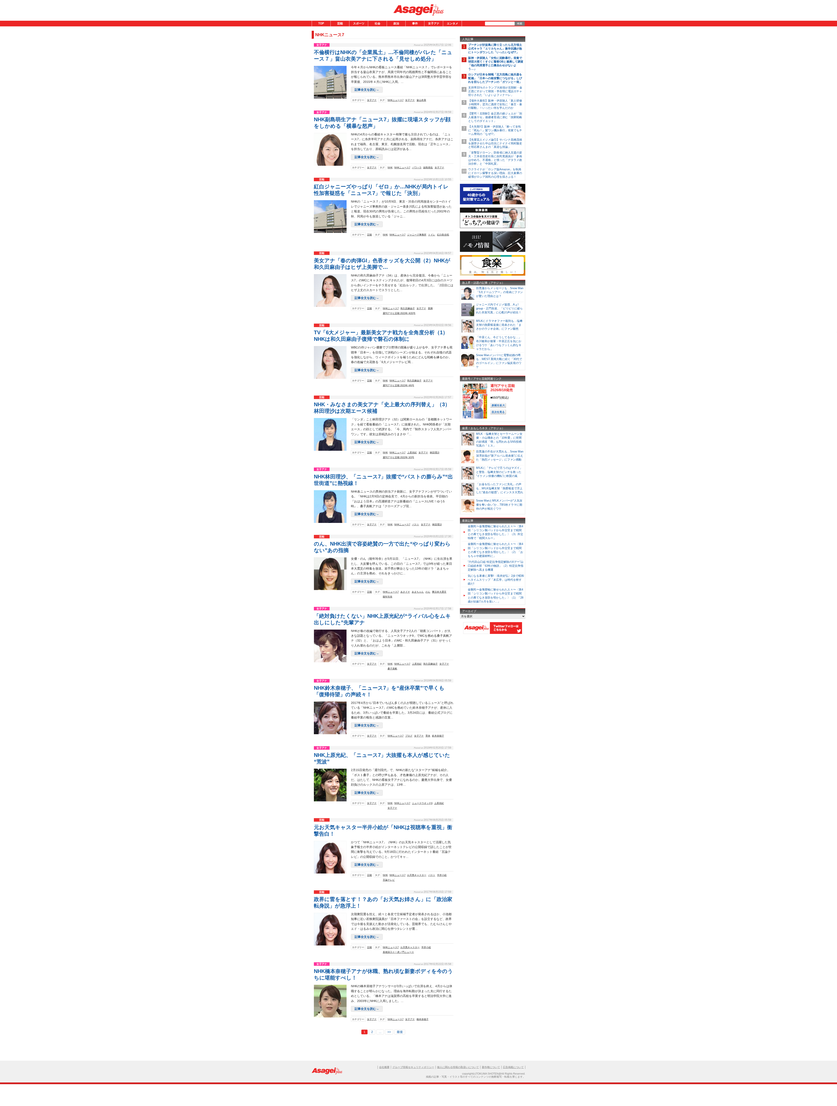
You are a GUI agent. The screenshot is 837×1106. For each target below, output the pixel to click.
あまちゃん (418, 592)
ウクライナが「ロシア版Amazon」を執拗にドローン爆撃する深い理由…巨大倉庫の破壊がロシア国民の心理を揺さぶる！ (495, 173)
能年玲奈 (387, 596)
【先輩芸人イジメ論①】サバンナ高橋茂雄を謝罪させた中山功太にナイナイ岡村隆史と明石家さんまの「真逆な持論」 (495, 143)
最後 (400, 1032)
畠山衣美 (421, 100)
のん (427, 592)
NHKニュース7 (395, 100)
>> (389, 1032)
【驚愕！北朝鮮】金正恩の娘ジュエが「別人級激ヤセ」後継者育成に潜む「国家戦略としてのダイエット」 (495, 117)
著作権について (491, 1067)
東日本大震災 (439, 592)
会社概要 (384, 1067)
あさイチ (405, 592)
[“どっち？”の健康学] (492, 227)
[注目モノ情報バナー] (492, 251)
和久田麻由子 (407, 308)
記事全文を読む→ (367, 89)
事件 (415, 23)
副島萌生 (428, 167)
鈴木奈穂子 (438, 735)
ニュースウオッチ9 (422, 803)
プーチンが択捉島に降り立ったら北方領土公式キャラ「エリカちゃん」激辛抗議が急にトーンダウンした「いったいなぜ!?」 (495, 48)
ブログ (408, 735)
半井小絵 (442, 875)
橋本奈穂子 (423, 1019)
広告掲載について (513, 1067)
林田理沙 (434, 452)
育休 (427, 735)
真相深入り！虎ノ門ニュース (398, 952)
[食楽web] (492, 275)
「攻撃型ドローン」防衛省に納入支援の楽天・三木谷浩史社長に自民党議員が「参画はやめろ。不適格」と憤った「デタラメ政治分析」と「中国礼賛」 (495, 158)
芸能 (340, 23)
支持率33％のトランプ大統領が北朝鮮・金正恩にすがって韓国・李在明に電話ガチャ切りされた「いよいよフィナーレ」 (495, 91)
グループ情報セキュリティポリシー (413, 1067)
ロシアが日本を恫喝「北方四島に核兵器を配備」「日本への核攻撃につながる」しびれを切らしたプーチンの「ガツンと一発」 (495, 78)
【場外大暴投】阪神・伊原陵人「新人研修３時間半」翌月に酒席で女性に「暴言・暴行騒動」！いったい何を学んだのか (495, 104)
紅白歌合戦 (443, 234)
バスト (415, 524)
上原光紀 (412, 452)
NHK (390, 167)
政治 (396, 23)
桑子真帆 (392, 668)
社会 (377, 23)
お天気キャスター (416, 875)
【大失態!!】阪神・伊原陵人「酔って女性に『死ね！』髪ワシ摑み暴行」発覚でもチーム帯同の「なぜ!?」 (495, 130)
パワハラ (417, 167)
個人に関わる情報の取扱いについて (458, 1067)
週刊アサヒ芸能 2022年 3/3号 (398, 457)
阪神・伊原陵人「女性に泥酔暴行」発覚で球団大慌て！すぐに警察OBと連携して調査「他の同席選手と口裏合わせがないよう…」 (495, 63)
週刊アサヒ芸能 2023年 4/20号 (399, 313)
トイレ (431, 234)
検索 (519, 23)
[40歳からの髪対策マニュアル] (492, 203)
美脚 (430, 308)
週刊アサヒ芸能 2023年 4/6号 (398, 385)
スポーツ (358, 23)
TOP (321, 23)
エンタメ (452, 23)
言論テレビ (389, 880)
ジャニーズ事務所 (416, 234)
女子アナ (433, 23)
